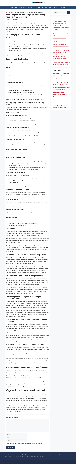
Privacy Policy (62, 7)
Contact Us (56, 7)
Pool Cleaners (38, 7)
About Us (50, 7)
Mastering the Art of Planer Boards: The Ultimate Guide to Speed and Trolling (60, 33)
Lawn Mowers (30, 7)
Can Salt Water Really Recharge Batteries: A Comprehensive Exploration (60, 39)
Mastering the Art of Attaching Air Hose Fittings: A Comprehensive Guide (60, 58)
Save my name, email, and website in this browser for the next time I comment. (25, 443)
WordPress (47, 461)
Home (7, 12)
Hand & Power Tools (12, 12)
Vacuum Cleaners (22, 7)
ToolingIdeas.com (9, 454)
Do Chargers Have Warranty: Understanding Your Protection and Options (60, 46)
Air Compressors (14, 7)
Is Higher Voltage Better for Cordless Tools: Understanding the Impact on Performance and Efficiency (61, 52)
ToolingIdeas (36, 461)
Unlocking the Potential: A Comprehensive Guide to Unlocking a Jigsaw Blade (61, 27)
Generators (44, 7)
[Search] (68, 12)
